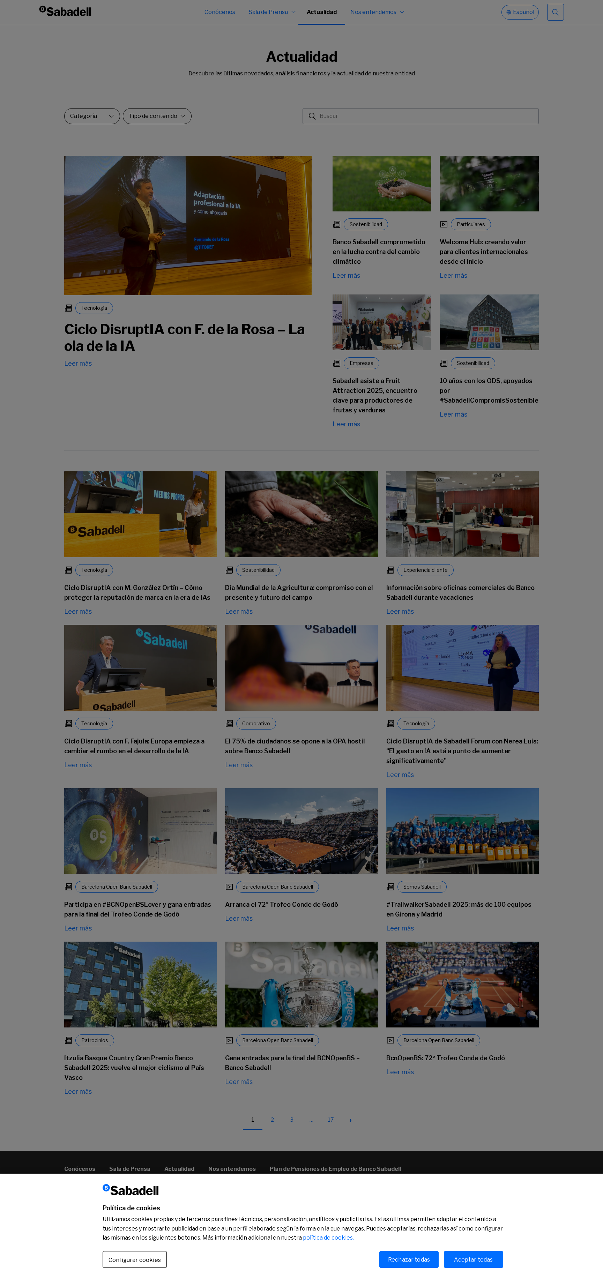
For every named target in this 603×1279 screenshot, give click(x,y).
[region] (301, 1226)
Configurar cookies (135, 1259)
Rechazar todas (409, 1259)
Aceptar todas (473, 1259)
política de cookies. (328, 1237)
